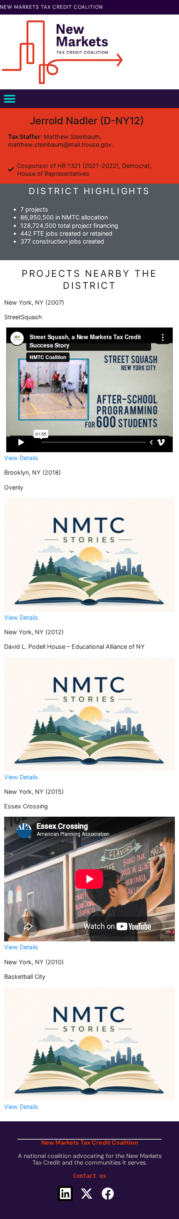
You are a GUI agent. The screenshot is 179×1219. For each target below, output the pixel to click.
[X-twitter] (86, 1193)
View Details (21, 457)
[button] (9, 98)
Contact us (89, 1175)
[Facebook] (107, 1193)
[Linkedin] (65, 1193)
